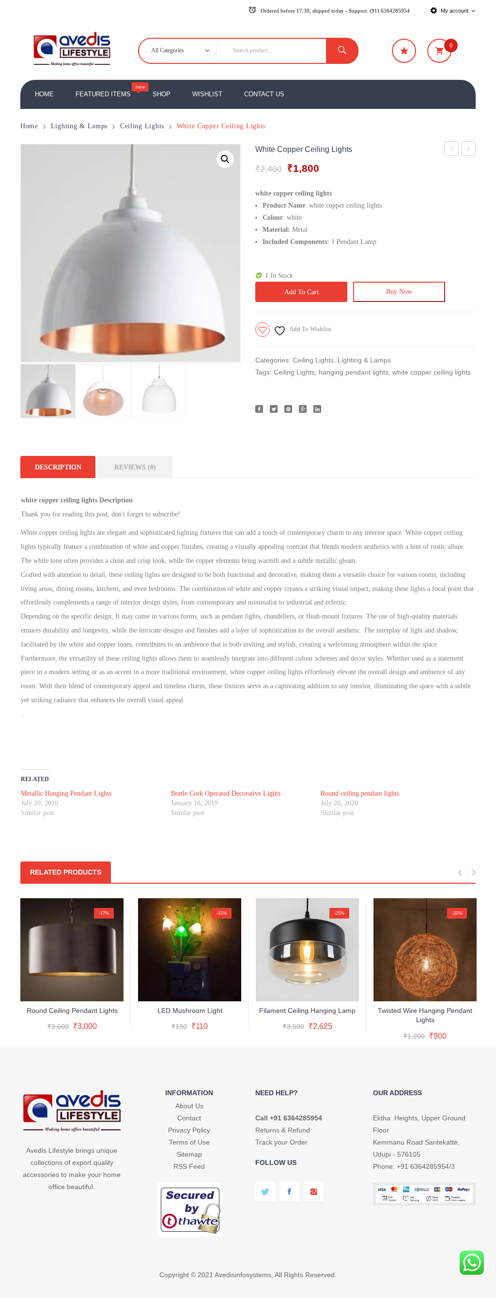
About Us (189, 1106)
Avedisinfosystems (243, 1275)
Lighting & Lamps (79, 126)
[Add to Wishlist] (70, 985)
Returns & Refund (282, 1130)
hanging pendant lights (353, 372)
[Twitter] (274, 409)
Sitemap (189, 1154)
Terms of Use (189, 1142)
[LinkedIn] (317, 409)
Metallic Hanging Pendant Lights (66, 793)
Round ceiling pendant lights (452, 150)
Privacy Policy (189, 1130)
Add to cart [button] (425, 1007)
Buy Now (399, 291)
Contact (189, 1118)
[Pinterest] (288, 409)
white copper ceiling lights (431, 372)
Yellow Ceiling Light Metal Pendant (469, 150)
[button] (225, 159)
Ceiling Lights (142, 126)
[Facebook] (259, 409)
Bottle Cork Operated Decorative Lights (225, 793)
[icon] (404, 51)
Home (29, 126)
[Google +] (303, 409)
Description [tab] (58, 467)
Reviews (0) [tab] (135, 467)
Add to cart (301, 292)
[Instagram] (314, 1192)
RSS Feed (189, 1166)
